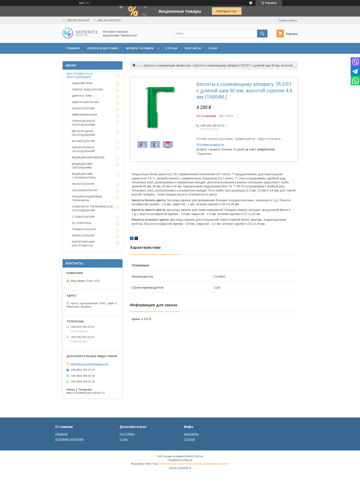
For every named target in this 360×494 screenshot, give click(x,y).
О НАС (213, 48)
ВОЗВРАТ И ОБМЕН (140, 48)
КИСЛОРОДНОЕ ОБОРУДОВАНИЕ (83, 133)
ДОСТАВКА (127, 434)
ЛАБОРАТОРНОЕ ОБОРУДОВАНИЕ (83, 149)
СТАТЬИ (171, 48)
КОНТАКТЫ (193, 48)
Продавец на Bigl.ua (180, 460)
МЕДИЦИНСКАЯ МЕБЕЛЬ (88, 157)
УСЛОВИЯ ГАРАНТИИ (69, 439)
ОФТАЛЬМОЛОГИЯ (84, 190)
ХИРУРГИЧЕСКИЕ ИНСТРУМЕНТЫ (83, 243)
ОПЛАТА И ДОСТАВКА (103, 48)
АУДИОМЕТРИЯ (82, 83)
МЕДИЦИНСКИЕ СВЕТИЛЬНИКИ (82, 165)
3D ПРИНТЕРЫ (81, 223)
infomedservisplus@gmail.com (89, 363)
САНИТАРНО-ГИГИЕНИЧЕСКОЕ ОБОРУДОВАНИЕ (92, 208)
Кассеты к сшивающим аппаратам (167, 65)
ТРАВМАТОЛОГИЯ (84, 229)
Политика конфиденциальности (210, 463)
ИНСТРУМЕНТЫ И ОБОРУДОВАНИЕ (79, 75)
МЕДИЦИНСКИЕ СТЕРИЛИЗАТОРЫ (84, 175)
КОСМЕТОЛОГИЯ (83, 141)
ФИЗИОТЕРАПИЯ (83, 235)
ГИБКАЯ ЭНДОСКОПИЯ (87, 89)
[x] (136, 239)
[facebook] (132, 239)
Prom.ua (198, 456)
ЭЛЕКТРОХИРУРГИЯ (85, 102)
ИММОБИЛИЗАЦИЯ (84, 114)
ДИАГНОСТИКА (82, 95)
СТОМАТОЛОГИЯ (83, 216)
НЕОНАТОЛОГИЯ (83, 183)
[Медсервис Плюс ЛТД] (80, 37)
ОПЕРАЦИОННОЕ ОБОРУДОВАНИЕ (83, 122)
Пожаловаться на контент (174, 463)
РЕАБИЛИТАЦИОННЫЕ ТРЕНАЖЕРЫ (87, 198)
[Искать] (262, 34)
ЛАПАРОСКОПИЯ (83, 108)
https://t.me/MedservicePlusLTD (85, 392)
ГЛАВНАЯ (73, 48)
